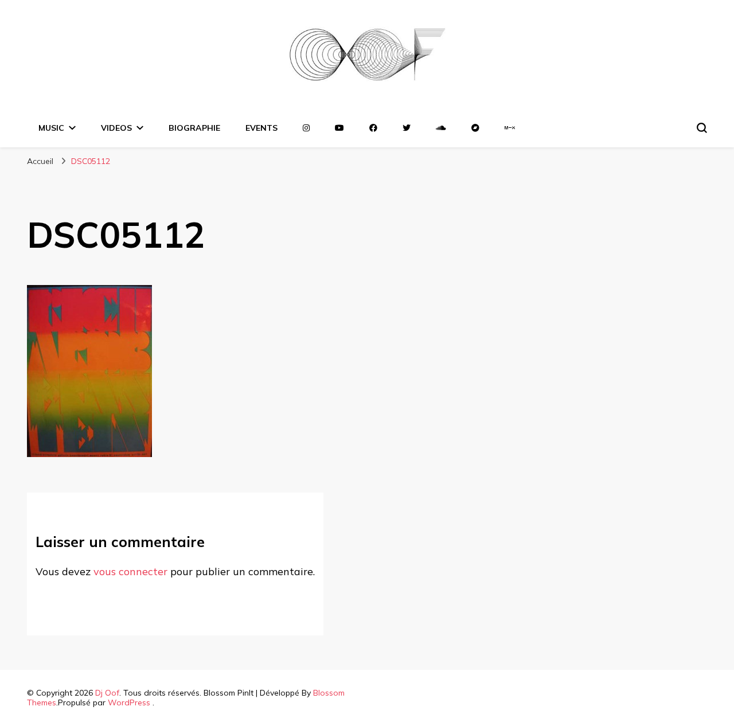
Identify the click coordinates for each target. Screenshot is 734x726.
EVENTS (261, 128)
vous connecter (130, 571)
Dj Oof (107, 693)
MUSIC (51, 128)
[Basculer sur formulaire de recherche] (702, 128)
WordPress (129, 702)
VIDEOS (116, 128)
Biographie (194, 128)
